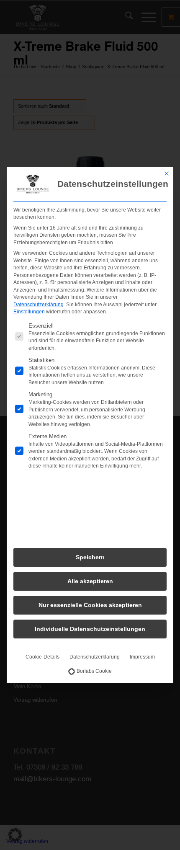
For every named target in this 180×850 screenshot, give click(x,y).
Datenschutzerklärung (38, 304)
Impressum (142, 657)
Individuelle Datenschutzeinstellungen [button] (90, 628)
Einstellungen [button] (29, 312)
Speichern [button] (90, 557)
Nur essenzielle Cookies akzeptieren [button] (90, 605)
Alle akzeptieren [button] (90, 581)
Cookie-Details (42, 657)
